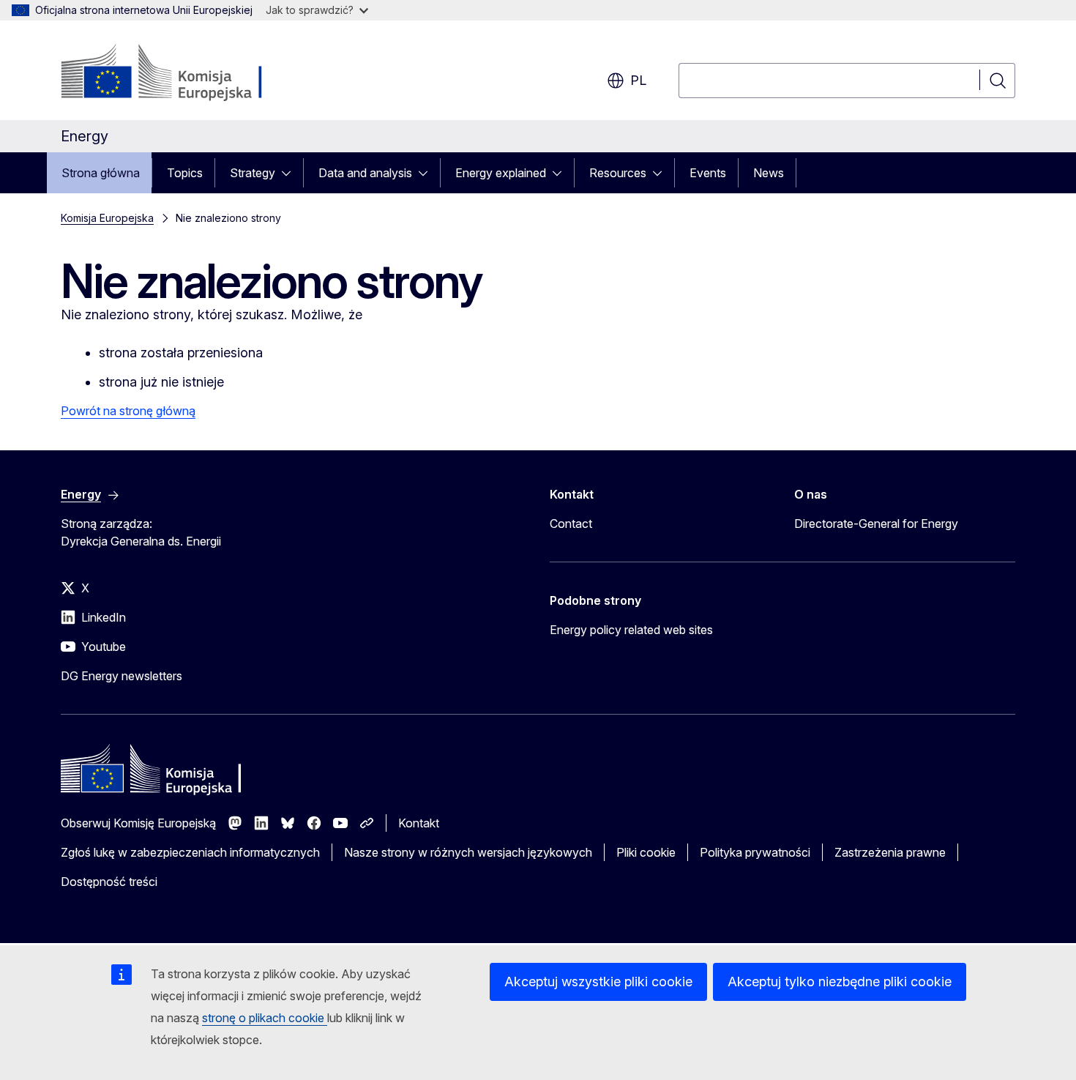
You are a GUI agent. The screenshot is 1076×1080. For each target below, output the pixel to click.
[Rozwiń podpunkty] (290, 172)
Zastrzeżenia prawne (890, 852)
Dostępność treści (109, 881)
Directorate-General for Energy (876, 523)
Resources (617, 172)
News (768, 172)
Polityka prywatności (755, 852)
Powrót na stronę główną (128, 410)
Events (708, 172)
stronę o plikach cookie (264, 1017)
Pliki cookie (646, 852)
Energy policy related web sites (631, 629)
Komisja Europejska (107, 218)
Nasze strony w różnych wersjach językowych (468, 852)
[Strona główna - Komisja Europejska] (179, 73)
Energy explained (500, 172)
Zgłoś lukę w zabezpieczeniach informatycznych (190, 852)
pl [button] (638, 80)
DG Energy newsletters (121, 676)
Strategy (252, 172)
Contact (571, 523)
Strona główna (100, 172)
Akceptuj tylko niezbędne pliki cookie (840, 981)
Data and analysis (365, 172)
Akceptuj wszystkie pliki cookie (598, 981)
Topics (185, 172)
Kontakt (418, 823)
